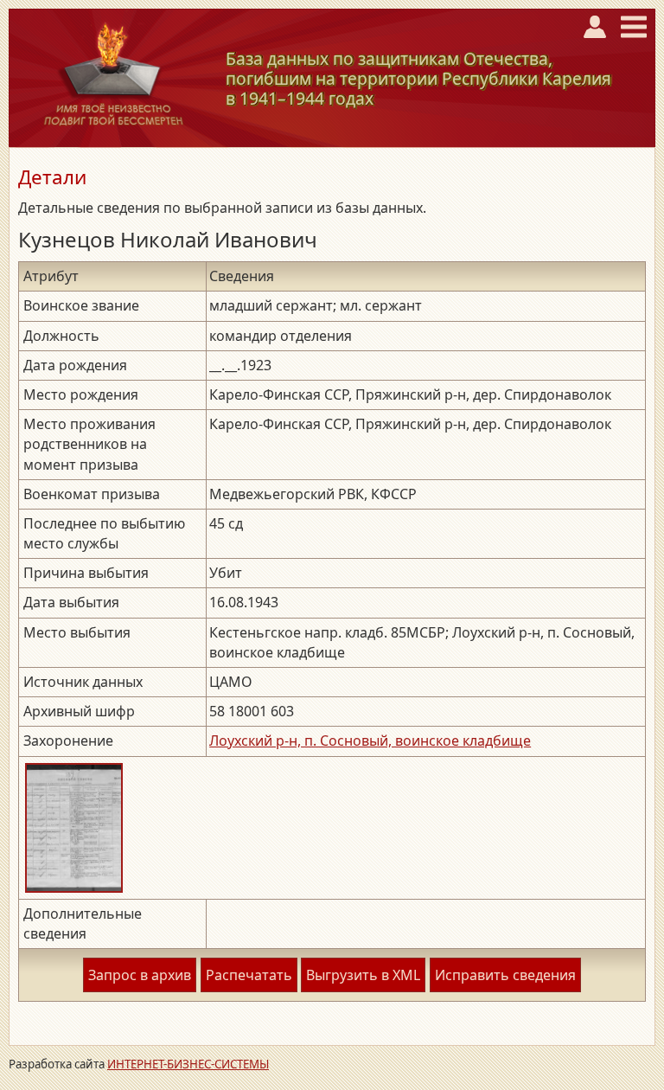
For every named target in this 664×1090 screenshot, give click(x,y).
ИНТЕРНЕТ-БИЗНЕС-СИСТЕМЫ (188, 1064)
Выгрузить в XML (363, 974)
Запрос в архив (139, 974)
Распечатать (249, 974)
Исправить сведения (505, 974)
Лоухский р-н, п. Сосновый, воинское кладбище (370, 740)
